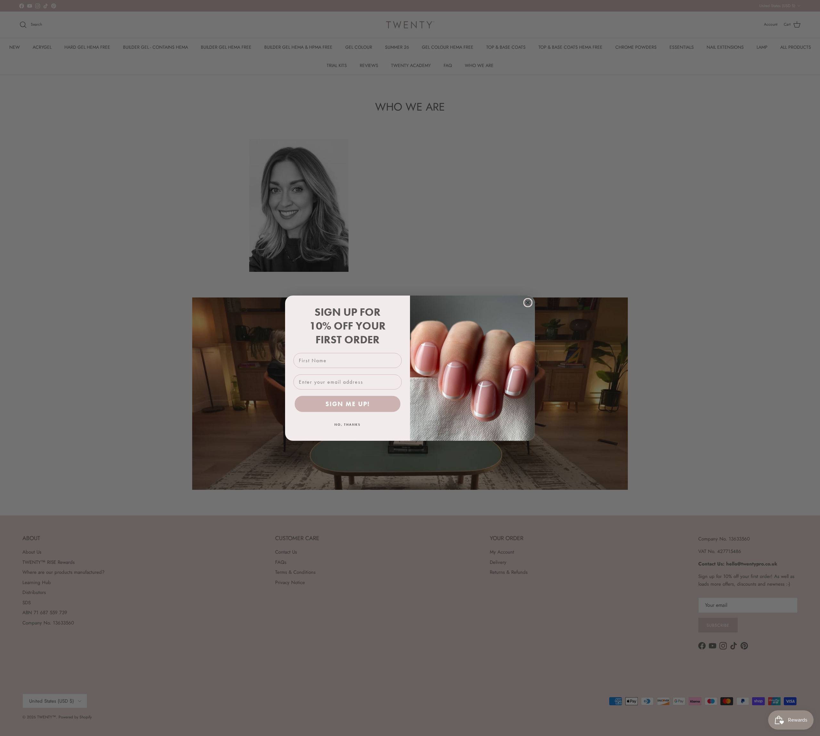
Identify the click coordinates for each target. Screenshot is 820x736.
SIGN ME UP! (347, 404)
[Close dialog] (528, 302)
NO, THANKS (347, 424)
